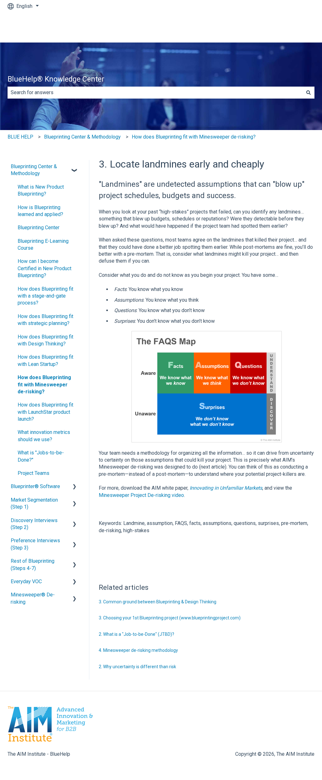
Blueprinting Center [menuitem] (38, 228)
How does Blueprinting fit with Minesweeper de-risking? (194, 137)
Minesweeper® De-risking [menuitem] (33, 598)
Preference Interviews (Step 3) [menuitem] (35, 544)
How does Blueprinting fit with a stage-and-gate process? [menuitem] (45, 296)
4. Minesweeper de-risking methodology (138, 650)
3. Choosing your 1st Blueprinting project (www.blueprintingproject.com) (170, 617)
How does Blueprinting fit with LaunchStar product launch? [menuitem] (45, 412)
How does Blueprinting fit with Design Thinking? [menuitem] (45, 340)
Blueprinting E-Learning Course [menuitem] (43, 244)
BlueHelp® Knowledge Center (56, 79)
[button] (74, 167)
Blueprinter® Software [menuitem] (35, 486)
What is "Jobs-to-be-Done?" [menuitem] (41, 456)
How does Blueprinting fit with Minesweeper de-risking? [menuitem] (44, 384)
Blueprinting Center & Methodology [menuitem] (34, 169)
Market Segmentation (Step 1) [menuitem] (34, 503)
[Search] (308, 93)
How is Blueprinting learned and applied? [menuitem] (40, 210)
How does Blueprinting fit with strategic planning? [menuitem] (45, 319)
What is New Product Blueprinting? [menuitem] (41, 190)
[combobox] (155, 93)
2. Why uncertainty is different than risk (137, 666)
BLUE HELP (20, 137)
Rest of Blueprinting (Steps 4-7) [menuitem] (32, 564)
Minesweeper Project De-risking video (141, 495)
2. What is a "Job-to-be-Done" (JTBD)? (136, 634)
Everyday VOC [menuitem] (26, 581)
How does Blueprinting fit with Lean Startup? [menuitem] (45, 360)
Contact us (296, 27)
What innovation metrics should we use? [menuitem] (44, 435)
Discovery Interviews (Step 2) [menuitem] (34, 523)
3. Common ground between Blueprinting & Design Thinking (157, 601)
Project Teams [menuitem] (33, 473)
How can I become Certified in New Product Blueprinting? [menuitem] (44, 268)
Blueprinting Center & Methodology (82, 137)
